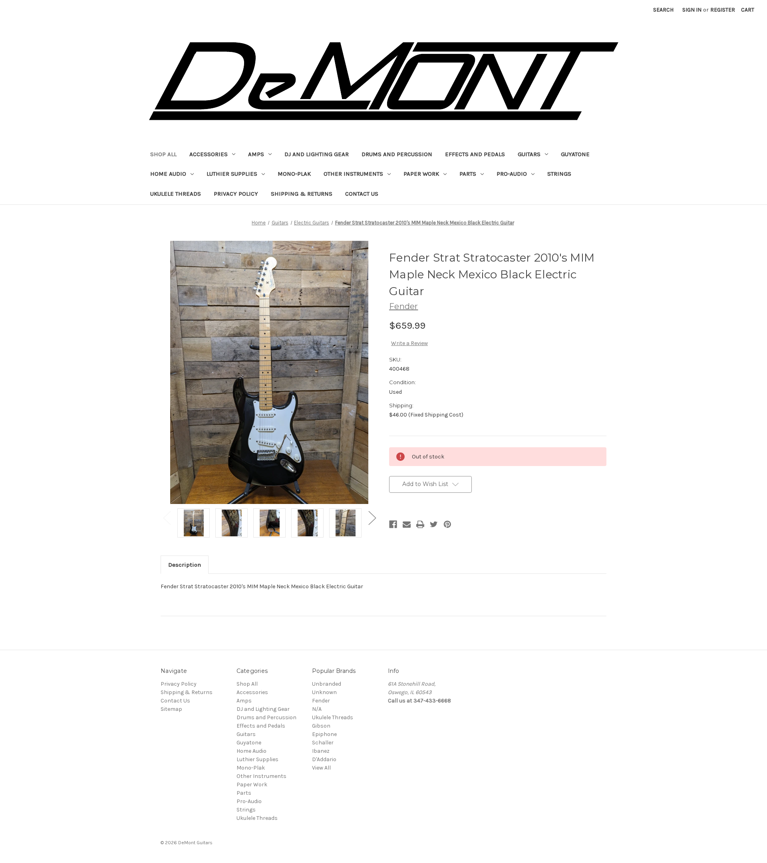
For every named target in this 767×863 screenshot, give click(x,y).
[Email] (407, 524)
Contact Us (361, 193)
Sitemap (171, 709)
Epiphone (324, 734)
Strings (559, 173)
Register (722, 9)
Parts (467, 173)
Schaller (323, 742)
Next (372, 517)
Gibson (321, 725)
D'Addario (324, 759)
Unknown (324, 692)
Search (663, 9)
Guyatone (575, 154)
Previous (167, 517)
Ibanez (321, 751)
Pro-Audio (512, 173)
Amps (256, 154)
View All (321, 767)
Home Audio (168, 173)
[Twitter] (434, 524)
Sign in (691, 9)
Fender (321, 700)
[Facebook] (393, 524)
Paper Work (421, 173)
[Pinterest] (447, 524)
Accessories (208, 154)
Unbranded (326, 683)
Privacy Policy (236, 193)
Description (184, 564)
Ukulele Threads (175, 193)
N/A (317, 709)
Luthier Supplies (232, 173)
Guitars (529, 154)
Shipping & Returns (301, 193)
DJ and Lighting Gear (316, 154)
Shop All (163, 154)
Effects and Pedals (475, 154)
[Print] (420, 524)
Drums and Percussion (397, 154)
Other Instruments (353, 173)
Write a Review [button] (409, 343)
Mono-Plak (294, 173)
